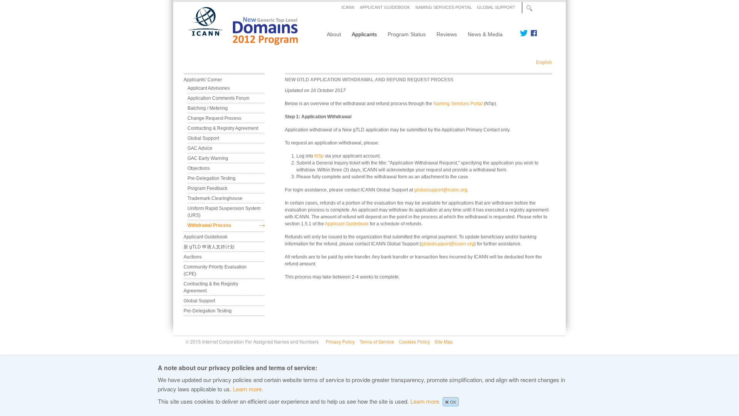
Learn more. (248, 389)
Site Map (444, 341)
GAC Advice (199, 148)
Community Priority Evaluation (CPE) (216, 270)
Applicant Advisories (208, 88)
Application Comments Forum (218, 98)
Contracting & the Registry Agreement (211, 287)
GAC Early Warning (207, 158)
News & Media (485, 34)
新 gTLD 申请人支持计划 (209, 247)
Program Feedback (207, 188)
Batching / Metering (207, 108)
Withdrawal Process (209, 225)
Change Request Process (214, 118)
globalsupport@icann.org (440, 190)
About (334, 34)
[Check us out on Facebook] (532, 33)
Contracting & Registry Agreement (222, 128)
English (544, 62)
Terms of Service (376, 341)
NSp (319, 156)
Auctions (193, 257)
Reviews (446, 34)
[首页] (238, 42)
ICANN (347, 7)
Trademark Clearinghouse (214, 198)
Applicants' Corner (203, 79)
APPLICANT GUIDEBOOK (385, 7)
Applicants (364, 34)
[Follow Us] (523, 33)
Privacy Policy (340, 341)
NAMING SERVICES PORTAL (443, 7)
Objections (198, 168)
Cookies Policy (414, 341)
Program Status (407, 34)
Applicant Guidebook (347, 223)
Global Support (203, 138)
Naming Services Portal (458, 103)
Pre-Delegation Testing (211, 178)
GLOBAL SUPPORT (496, 7)
